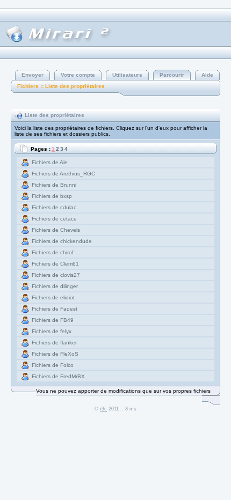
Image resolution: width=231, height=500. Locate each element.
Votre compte (78, 75)
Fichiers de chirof (53, 252)
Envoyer (32, 75)
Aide (207, 75)
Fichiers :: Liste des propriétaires (61, 86)
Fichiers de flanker (54, 342)
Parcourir (172, 75)
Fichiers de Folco (53, 365)
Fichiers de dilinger (55, 286)
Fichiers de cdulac (54, 207)
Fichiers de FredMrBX (58, 376)
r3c (103, 408)
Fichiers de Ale (50, 162)
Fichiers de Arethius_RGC (63, 174)
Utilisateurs (127, 75)
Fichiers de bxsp (52, 196)
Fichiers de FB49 (53, 320)
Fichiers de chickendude (62, 241)
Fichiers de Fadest (54, 309)
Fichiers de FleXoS (55, 354)
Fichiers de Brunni (54, 185)
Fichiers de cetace (54, 219)
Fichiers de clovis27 (56, 275)
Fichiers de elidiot (53, 297)
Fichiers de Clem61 (55, 264)
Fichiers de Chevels (56, 230)
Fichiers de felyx (51, 331)
